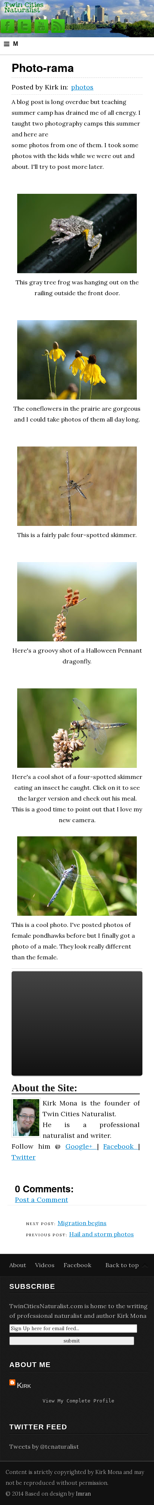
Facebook (120, 1146)
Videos (45, 1265)
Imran (83, 1493)
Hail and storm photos (101, 1234)
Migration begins (82, 1223)
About (18, 1265)
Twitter (24, 1157)
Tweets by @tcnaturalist (44, 1446)
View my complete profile (78, 1401)
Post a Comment (41, 1199)
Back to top (122, 1265)
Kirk (24, 1385)
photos (82, 87)
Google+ (81, 1146)
